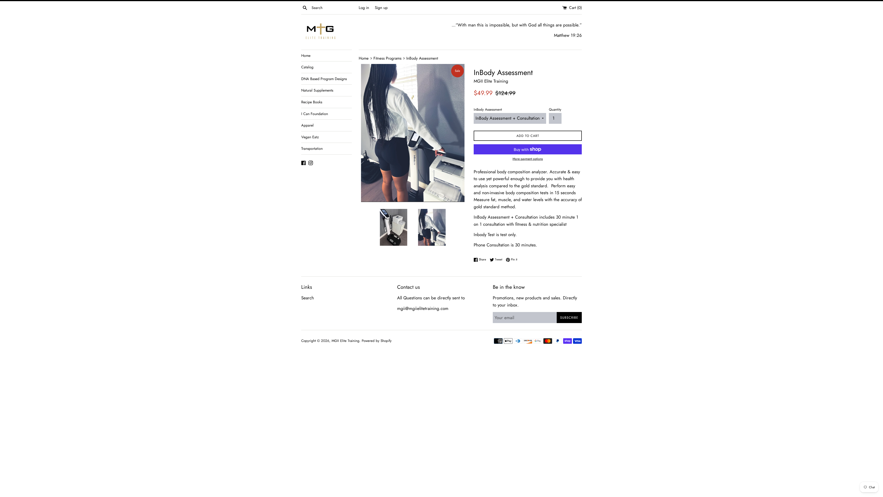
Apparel (307, 125)
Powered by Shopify (377, 340)
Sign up (381, 7)
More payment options (528, 158)
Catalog (307, 67)
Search (307, 298)
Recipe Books (311, 102)
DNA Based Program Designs (324, 78)
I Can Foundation (314, 113)
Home (305, 55)
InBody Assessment (488, 109)
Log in (364, 7)
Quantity (555, 109)
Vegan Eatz (310, 137)
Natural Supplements (317, 90)
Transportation (312, 148)
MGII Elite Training (345, 340)
